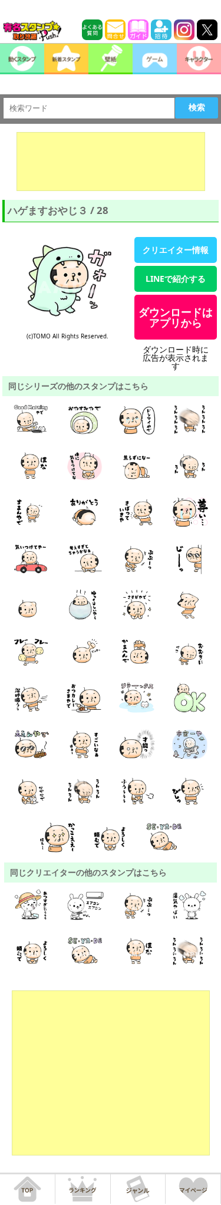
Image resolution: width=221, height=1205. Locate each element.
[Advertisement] (111, 161)
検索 (197, 107)
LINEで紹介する (176, 278)
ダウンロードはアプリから (175, 317)
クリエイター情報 (176, 249)
